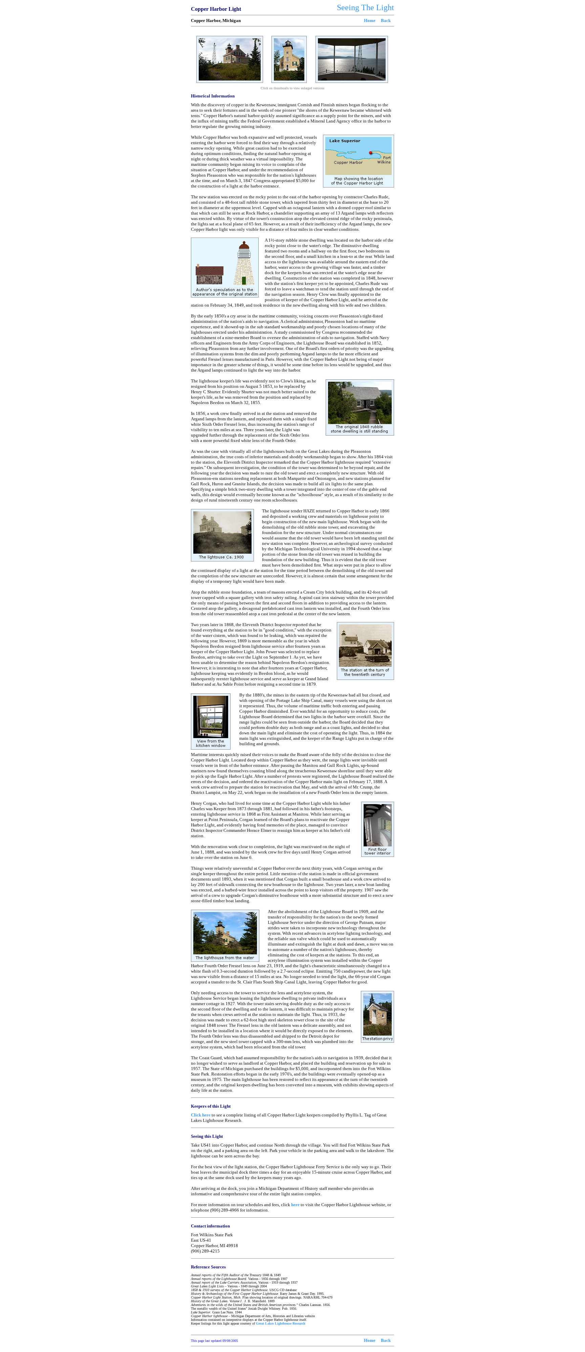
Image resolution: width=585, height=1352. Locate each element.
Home (369, 20)
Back (386, 20)
